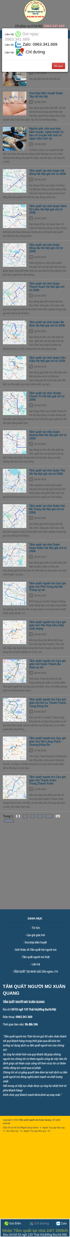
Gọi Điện (15, 1223)
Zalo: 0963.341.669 (39, 44)
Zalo (63, 1223)
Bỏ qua (58, 65)
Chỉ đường (41, 1223)
